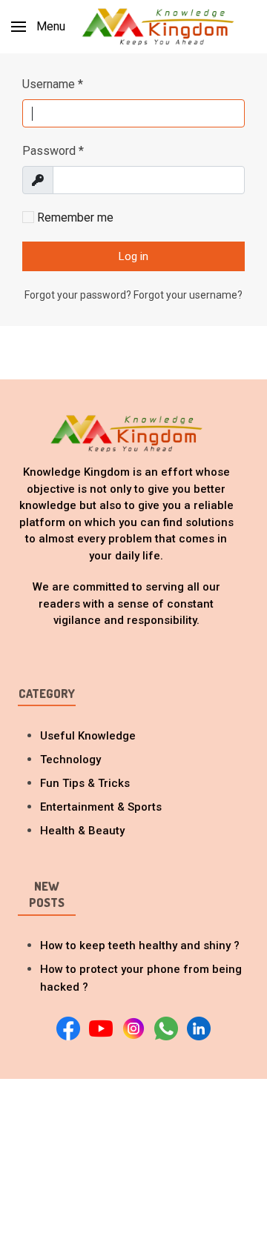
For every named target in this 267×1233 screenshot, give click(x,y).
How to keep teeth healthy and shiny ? (140, 945)
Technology (70, 759)
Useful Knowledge (88, 735)
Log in (133, 256)
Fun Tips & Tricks (85, 783)
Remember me (73, 217)
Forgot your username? (188, 295)
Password (53, 151)
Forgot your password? (79, 295)
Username (52, 84)
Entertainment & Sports (101, 807)
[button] (38, 26)
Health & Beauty (82, 830)
